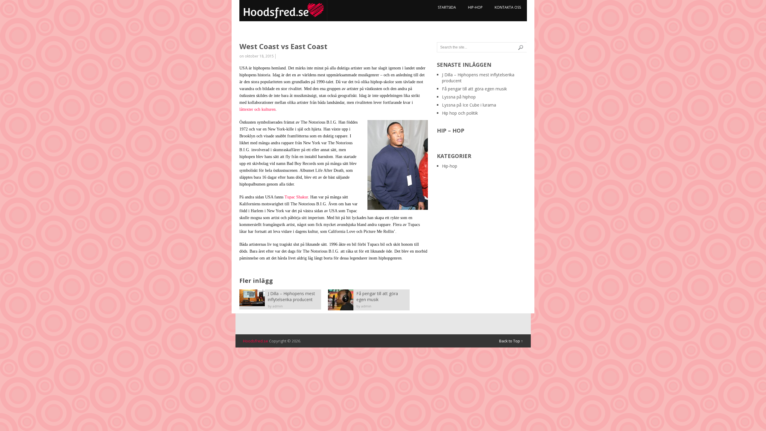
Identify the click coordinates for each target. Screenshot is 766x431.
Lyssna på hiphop (459, 97)
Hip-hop (475, 7)
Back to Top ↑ (511, 341)
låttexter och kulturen (257, 109)
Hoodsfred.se (255, 341)
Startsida (447, 7)
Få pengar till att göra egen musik (474, 89)
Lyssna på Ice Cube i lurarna (469, 105)
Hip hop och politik (460, 113)
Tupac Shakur (296, 197)
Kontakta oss (508, 7)
